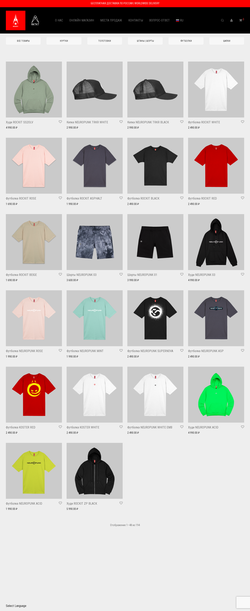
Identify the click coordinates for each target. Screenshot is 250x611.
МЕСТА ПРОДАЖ (111, 20)
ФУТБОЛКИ (186, 41)
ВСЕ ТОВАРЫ (23, 41)
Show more (37, 127)
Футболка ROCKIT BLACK (143, 198)
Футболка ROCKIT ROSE (21, 198)
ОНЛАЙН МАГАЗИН (81, 20)
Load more (125, 537)
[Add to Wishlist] (60, 122)
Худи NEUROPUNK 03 (201, 275)
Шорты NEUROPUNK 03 (81, 275)
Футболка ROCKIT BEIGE (21, 275)
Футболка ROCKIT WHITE (204, 122)
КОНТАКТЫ (135, 20)
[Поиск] (222, 20)
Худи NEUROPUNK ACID (203, 427)
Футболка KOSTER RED (20, 427)
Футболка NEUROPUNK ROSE (24, 351)
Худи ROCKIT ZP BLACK (82, 503)
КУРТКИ (64, 41)
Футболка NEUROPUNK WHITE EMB (149, 427)
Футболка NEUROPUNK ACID (24, 503)
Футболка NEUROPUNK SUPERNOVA (150, 351)
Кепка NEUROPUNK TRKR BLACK (148, 122)
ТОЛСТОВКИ (104, 41)
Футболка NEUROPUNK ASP (206, 351)
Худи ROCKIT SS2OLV (19, 122)
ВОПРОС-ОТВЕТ (159, 20)
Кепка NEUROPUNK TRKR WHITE (87, 122)
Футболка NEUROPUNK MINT (85, 351)
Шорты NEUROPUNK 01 (142, 275)
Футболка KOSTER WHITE (83, 427)
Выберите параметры (17, 127)
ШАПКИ (226, 41)
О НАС (59, 20)
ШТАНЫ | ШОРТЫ (145, 41)
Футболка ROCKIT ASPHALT (84, 198)
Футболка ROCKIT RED (202, 198)
